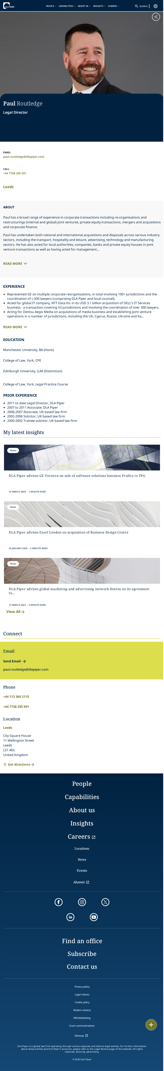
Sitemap (79, 1035)
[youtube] (94, 917)
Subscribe (82, 954)
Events (82, 870)
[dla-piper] (15, 5)
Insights (98, 6)
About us (83, 6)
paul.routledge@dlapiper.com (23, 156)
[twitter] (105, 902)
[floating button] (151, 1024)
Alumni (79, 882)
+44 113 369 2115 (16, 696)
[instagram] (82, 902)
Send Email (12, 661)
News (82, 859)
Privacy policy (82, 986)
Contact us (82, 966)
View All (13, 611)
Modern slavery (82, 1010)
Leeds (8, 186)
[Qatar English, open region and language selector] (155, 6)
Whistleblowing (82, 1018)
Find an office (82, 941)
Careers (112, 6)
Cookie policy (82, 1002)
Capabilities (66, 6)
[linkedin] (70, 917)
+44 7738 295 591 (14, 173)
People (50, 6)
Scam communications (82, 1025)
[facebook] (59, 902)
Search (143, 6)
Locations (82, 848)
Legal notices (82, 994)
